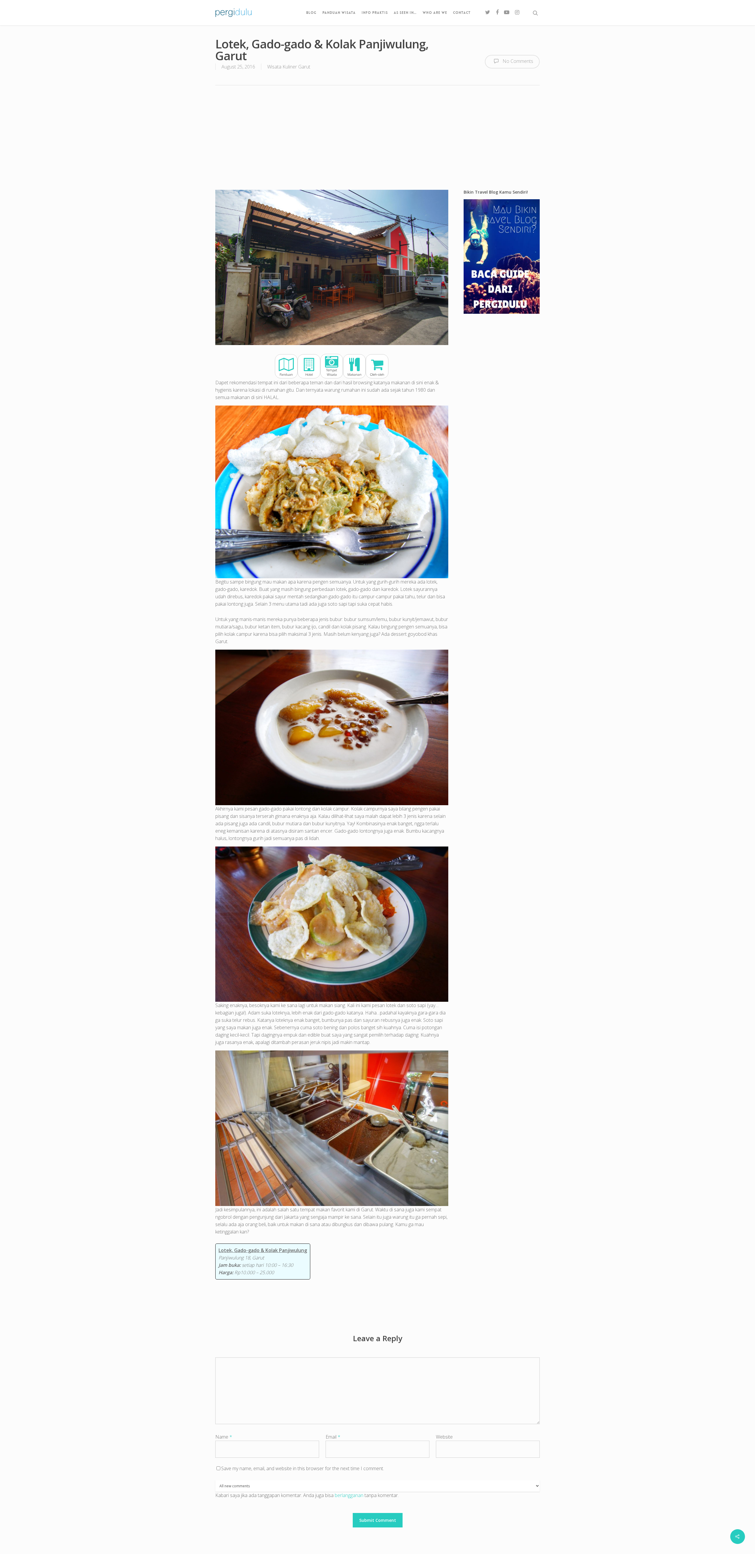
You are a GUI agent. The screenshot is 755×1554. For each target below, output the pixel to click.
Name (223, 1437)
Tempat (331, 370)
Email (333, 1437)
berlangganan (349, 1495)
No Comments (517, 61)
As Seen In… (405, 12)
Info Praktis (375, 12)
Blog (311, 12)
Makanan (354, 374)
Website (444, 1437)
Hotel (309, 374)
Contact (462, 12)
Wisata (332, 374)
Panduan (286, 374)
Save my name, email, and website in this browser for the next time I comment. (302, 1468)
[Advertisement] (377, 137)
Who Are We (435, 12)
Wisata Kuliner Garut (288, 66)
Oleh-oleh (377, 374)
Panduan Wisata (339, 12)
